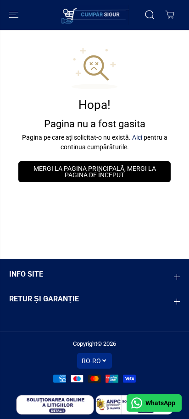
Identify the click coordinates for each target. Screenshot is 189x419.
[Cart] (170, 15)
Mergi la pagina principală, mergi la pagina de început (94, 172)
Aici (137, 137)
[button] (14, 15)
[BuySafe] (94, 15)
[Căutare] (149, 15)
